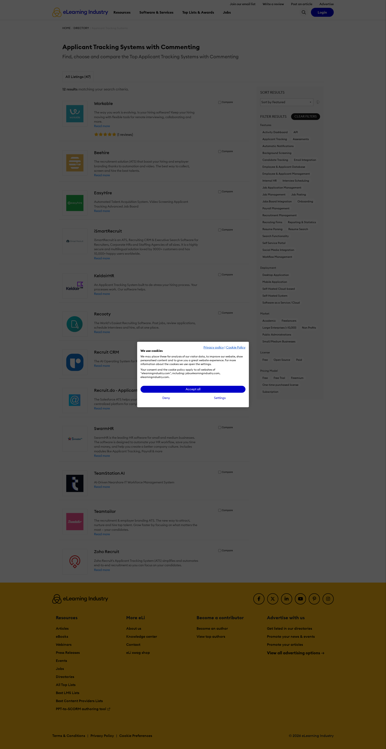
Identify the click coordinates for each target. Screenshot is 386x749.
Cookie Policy (235, 347)
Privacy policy (213, 347)
